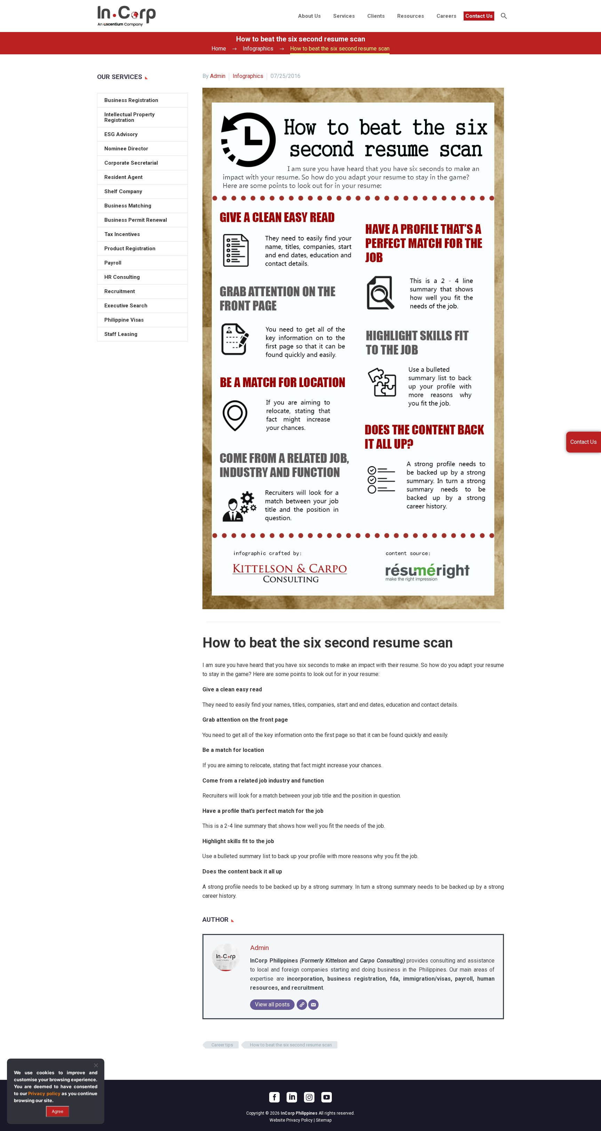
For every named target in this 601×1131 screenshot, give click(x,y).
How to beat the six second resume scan (291, 1044)
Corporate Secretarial (131, 163)
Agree (57, 1111)
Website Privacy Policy (291, 1120)
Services (344, 16)
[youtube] (326, 1097)
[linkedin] (292, 1097)
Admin (217, 76)
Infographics (248, 76)
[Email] (313, 1004)
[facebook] (274, 1097)
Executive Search (125, 306)
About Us (309, 16)
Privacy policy (44, 1093)
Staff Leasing (120, 334)
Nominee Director (126, 149)
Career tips (222, 1044)
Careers (446, 16)
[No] (95, 1065)
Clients (376, 16)
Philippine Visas (124, 320)
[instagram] (309, 1097)
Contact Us (478, 16)
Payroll (112, 263)
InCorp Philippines (299, 1113)
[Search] (503, 16)
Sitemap (323, 1120)
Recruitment (119, 291)
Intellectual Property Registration (129, 117)
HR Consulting (122, 277)
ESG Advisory (121, 134)
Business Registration (131, 100)
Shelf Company (123, 191)
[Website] (302, 1004)
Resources (410, 16)
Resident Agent (123, 177)
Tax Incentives (122, 234)
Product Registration (129, 248)
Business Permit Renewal (135, 220)
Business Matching (127, 206)
